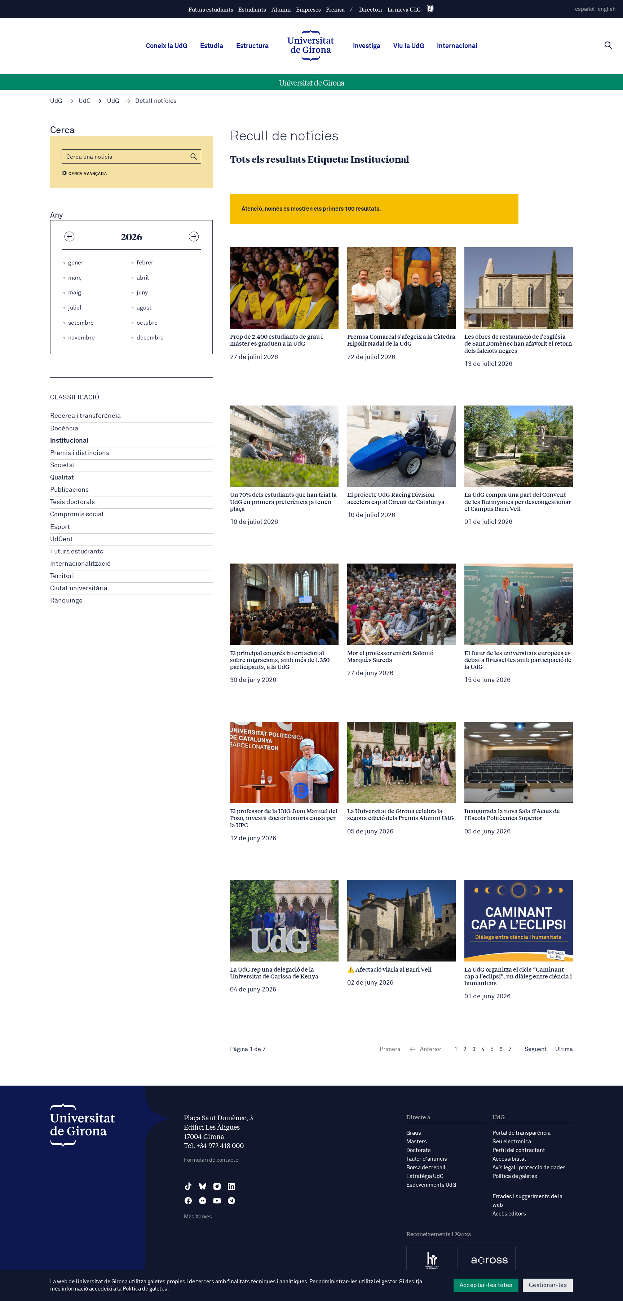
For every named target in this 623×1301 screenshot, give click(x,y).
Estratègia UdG (424, 1176)
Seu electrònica (511, 1141)
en (607, 9)
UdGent (61, 539)
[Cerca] (608, 45)
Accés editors (509, 1214)
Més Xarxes (198, 1216)
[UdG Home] (310, 46)
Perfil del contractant (518, 1150)
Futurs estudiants (211, 9)
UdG (56, 101)
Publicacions (69, 490)
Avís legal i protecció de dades (529, 1167)
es (585, 9)
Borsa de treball (425, 1167)
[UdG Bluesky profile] (202, 1186)
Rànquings (66, 600)
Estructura (252, 46)
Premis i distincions (79, 453)
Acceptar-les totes (486, 1285)
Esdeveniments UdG (431, 1185)
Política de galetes (514, 1176)
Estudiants (252, 9)
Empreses (308, 9)
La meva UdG (404, 9)
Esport (60, 527)
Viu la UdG (408, 46)
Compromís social (76, 514)
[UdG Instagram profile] (217, 1186)
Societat (62, 465)
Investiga (366, 46)
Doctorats (418, 1150)
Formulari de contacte (211, 1160)
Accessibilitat (509, 1159)
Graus (413, 1133)
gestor (389, 1281)
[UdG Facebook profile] (188, 1200)
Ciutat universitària (78, 588)
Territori (62, 576)
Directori (370, 9)
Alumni (281, 9)
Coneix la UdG (166, 46)
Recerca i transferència (85, 416)
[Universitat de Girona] (82, 1127)
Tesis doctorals (72, 502)
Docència (64, 428)
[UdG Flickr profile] (202, 1200)
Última (564, 1049)
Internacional (457, 46)
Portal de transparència (521, 1133)
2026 (131, 236)
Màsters (416, 1141)
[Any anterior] (69, 236)
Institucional (69, 441)
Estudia (211, 46)
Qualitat (62, 477)
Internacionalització (80, 564)
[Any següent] (193, 236)
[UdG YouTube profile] (217, 1200)
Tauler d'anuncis (426, 1159)
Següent (536, 1049)
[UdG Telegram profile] (231, 1200)
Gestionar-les (548, 1285)
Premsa (335, 9)
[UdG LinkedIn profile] (231, 1186)
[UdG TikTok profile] (188, 1186)
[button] (194, 156)
